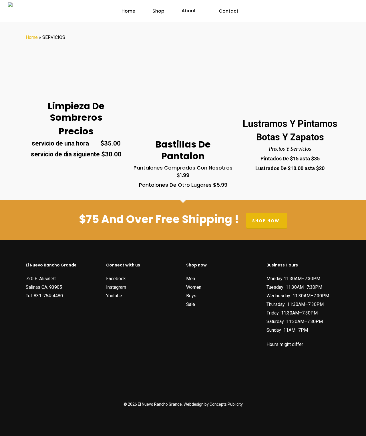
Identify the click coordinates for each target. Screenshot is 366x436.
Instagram (116, 287)
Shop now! (266, 221)
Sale (190, 304)
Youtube (114, 295)
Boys (191, 295)
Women (193, 287)
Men (190, 278)
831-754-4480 (48, 295)
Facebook (116, 278)
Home (32, 37)
